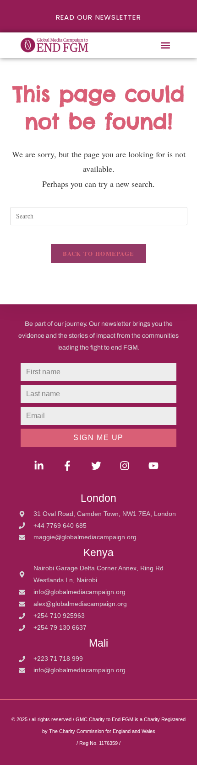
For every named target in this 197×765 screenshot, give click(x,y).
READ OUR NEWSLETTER (98, 17)
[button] (165, 45)
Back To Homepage (99, 253)
